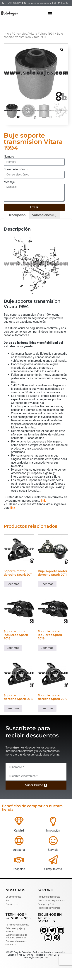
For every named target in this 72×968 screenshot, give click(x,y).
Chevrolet (20, 33)
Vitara (33, 33)
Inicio (7, 33)
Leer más (13, 584)
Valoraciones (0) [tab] (44, 215)
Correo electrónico (16, 169)
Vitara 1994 (47, 33)
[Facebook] (44, 930)
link (43, 500)
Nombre (9, 156)
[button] (50, 13)
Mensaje (9, 182)
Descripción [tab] (17, 215)
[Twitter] (52, 930)
